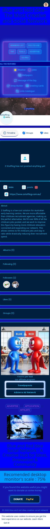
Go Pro (25, 58)
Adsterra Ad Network (25, 392)
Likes (5, 299)
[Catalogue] (17, 91)
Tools (22, 52)
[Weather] (15, 70)
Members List (17, 45)
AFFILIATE (25, 409)
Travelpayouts (25, 385)
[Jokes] (30, 70)
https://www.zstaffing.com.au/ (25, 194)
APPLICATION (32, 406)
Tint (12, 52)
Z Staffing (29, 109)
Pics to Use (34, 45)
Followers (7, 278)
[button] (46, 3)
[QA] (27, 86)
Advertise (35, 52)
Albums (7, 250)
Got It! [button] (6, 522)
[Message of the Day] (16, 81)
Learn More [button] (37, 519)
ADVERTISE (12, 406)
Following (7, 264)
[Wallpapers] (19, 75)
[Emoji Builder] (8, 86)
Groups (7, 313)
